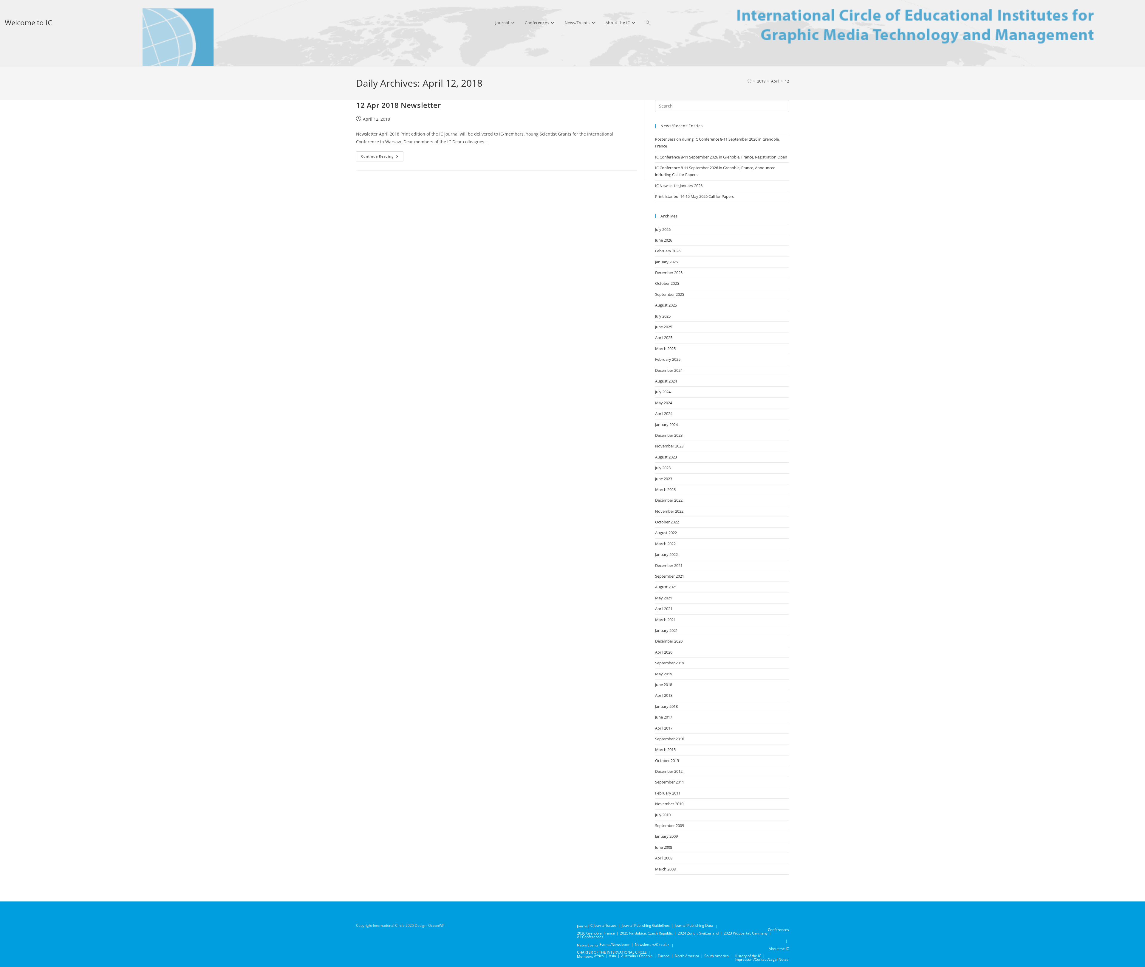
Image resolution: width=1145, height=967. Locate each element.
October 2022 (667, 522)
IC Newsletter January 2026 (679, 185)
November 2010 (669, 803)
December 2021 (669, 565)
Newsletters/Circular (652, 944)
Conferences (778, 929)
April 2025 (663, 337)
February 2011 (667, 793)
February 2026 (667, 251)
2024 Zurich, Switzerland (698, 933)
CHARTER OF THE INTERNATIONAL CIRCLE (612, 952)
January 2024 (666, 424)
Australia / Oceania (637, 955)
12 (787, 81)
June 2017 (663, 717)
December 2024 (669, 370)
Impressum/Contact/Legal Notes (761, 959)
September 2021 (669, 576)
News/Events (587, 945)
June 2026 (663, 240)
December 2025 (669, 272)
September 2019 (669, 663)
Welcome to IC (28, 22)
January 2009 (666, 836)
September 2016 (669, 738)
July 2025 (663, 316)
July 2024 (663, 391)
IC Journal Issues (603, 925)
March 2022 (665, 543)
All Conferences (590, 936)
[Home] (749, 81)
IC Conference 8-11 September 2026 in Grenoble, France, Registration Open (721, 157)
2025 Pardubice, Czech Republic (646, 933)
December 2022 (669, 500)
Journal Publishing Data (694, 925)
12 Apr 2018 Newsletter (398, 105)
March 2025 (665, 348)
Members (585, 956)
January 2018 (666, 706)
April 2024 (663, 413)
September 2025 (669, 294)
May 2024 (663, 402)
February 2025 (667, 359)
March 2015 (665, 749)
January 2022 (666, 554)
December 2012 (669, 771)
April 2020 (663, 652)
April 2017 (663, 728)
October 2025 (667, 283)
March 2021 (665, 619)
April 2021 (663, 608)
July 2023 (663, 467)
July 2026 (663, 229)
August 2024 (666, 381)
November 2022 (669, 511)
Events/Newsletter (614, 944)
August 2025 (666, 305)
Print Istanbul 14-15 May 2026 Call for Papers (694, 196)
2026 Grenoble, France (596, 933)
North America (687, 955)
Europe (664, 955)
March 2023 (665, 489)
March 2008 (665, 869)
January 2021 (666, 630)
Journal (583, 926)
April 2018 (663, 695)
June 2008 (663, 847)
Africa (599, 955)
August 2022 (666, 532)
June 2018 (663, 684)
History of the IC (748, 955)
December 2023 (669, 435)
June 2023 (663, 478)
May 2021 (663, 598)
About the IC (779, 948)
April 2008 (663, 858)
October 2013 (667, 760)
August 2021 (666, 587)
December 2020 (669, 641)
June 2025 (663, 326)
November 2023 (669, 446)
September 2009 (669, 825)
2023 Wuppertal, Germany (746, 933)
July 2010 (663, 814)
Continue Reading (382, 157)
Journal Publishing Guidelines (646, 925)
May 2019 (663, 674)
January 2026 (666, 262)
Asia (612, 955)
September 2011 (669, 782)
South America (716, 955)
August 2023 (666, 457)
